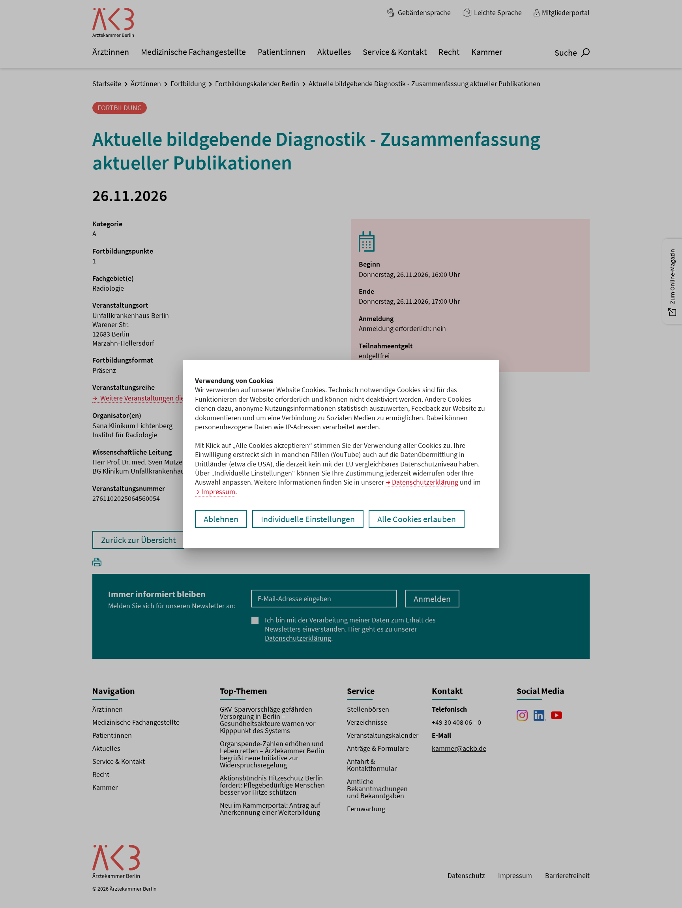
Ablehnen (221, 518)
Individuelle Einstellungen (308, 518)
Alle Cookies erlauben (416, 518)
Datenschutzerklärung (425, 482)
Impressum (218, 491)
